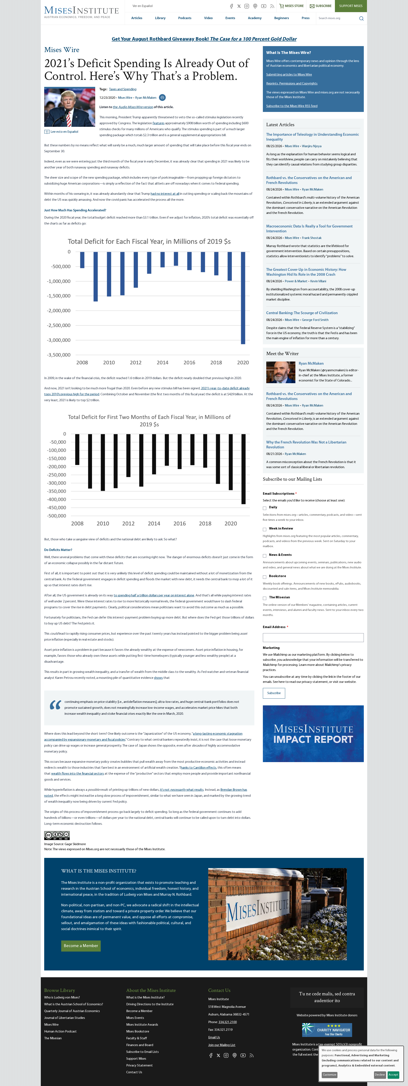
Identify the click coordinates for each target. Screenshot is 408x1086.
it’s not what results (182, 790)
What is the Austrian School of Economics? (73, 1004)
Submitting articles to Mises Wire (289, 74)
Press (306, 18)
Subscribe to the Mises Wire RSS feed (291, 106)
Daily (273, 507)
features (158, 123)
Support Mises (351, 6)
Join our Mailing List (221, 1045)
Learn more (307, 665)
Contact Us (134, 1072)
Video (208, 18)
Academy (255, 18)
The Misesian (279, 597)
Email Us (214, 1037)
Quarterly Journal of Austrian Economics (72, 1011)
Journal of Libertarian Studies (64, 1018)
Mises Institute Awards (142, 1025)
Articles (136, 18)
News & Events (280, 555)
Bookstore (277, 576)
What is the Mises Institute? (145, 997)
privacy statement (315, 682)
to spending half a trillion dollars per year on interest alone (154, 595)
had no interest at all (165, 194)
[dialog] (361, 1064)
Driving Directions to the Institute (150, 1004)
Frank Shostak (312, 238)
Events (230, 18)
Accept (393, 1074)
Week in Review (281, 528)
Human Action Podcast (60, 1031)
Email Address (275, 627)
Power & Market (296, 281)
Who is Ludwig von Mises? (62, 997)
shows (158, 678)
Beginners (281, 18)
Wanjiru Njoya (312, 146)
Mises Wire (61, 50)
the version (133, 107)
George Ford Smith (315, 320)
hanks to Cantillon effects (198, 768)
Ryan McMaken (145, 98)
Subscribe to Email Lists (142, 1052)
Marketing (271, 648)
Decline (380, 1074)
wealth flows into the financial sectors (77, 773)
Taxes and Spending (122, 89)
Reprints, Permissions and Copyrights (291, 83)
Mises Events (135, 1018)
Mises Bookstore (137, 1031)
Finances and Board (139, 1045)
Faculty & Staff (136, 1038)
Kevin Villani (318, 281)
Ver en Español (143, 6)
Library (160, 18)
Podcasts (184, 18)
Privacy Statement (139, 1065)
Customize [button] (329, 1074)
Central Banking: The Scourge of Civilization (302, 313)
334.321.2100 (227, 1022)
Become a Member (81, 946)
